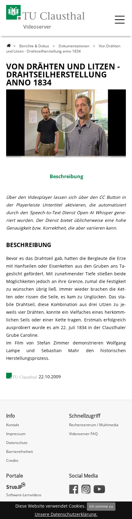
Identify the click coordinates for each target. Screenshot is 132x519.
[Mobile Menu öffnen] (120, 20)
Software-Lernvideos (23, 494)
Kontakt (12, 424)
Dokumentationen (74, 46)
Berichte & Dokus (34, 46)
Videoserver (37, 26)
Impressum (15, 433)
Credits (12, 460)
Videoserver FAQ (83, 433)
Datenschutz (17, 442)
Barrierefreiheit (19, 451)
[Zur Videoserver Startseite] (8, 45)
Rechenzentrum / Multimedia (93, 424)
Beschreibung (66, 176)
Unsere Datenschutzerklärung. (66, 514)
